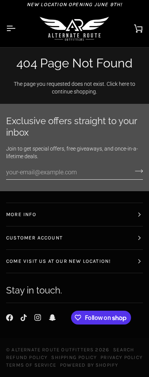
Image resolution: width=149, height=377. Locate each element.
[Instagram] (37, 317)
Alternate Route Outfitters (52, 349)
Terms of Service (31, 365)
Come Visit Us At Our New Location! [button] (58, 261)
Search (123, 349)
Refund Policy (26, 357)
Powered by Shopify (89, 365)
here (124, 84)
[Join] (136, 171)
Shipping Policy (74, 357)
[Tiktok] (24, 317)
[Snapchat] (52, 317)
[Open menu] (17, 29)
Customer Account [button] (34, 238)
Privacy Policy (121, 357)
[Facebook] (9, 317)
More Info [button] (21, 214)
